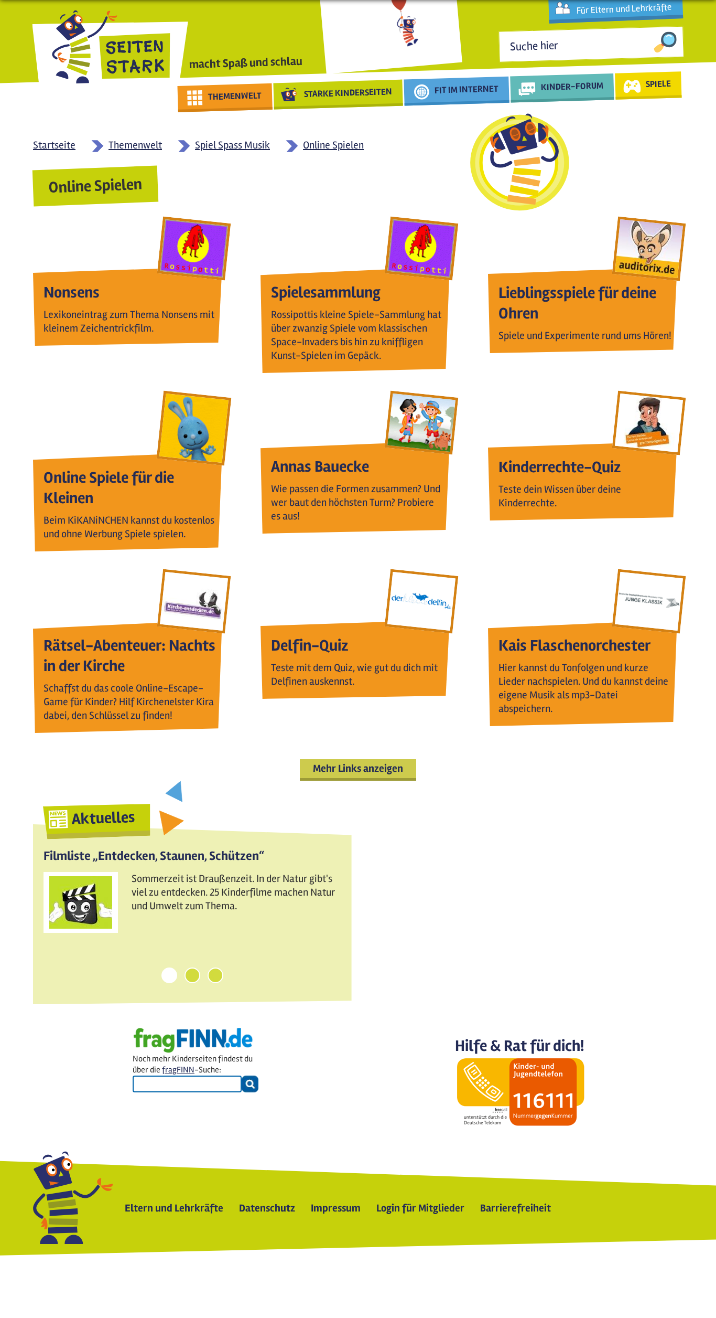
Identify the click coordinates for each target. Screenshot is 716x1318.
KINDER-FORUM (572, 86)
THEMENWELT (235, 96)
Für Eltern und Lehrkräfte (624, 9)
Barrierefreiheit (515, 1208)
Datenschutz (267, 1208)
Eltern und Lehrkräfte (174, 1208)
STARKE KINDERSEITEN (348, 93)
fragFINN (178, 1070)
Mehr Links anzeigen (358, 768)
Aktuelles (103, 818)
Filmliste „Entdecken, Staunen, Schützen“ (154, 856)
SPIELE (658, 83)
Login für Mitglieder (420, 1208)
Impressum (336, 1208)
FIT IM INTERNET (467, 89)
